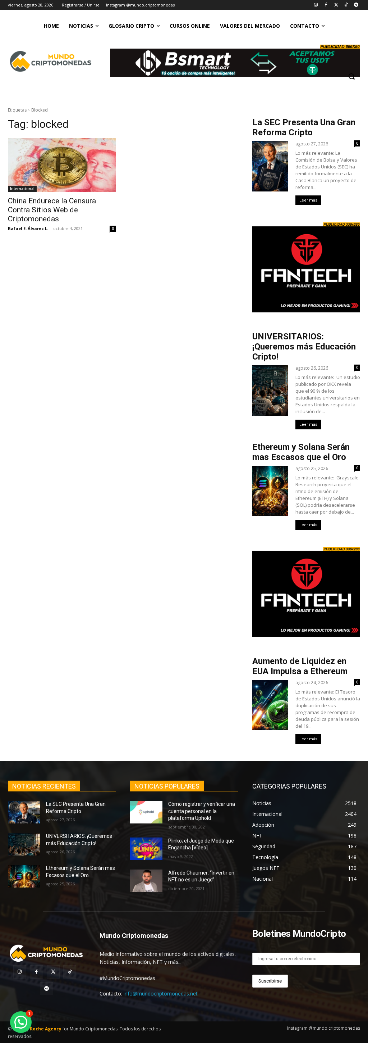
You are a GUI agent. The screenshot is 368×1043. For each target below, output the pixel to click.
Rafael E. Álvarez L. (28, 228)
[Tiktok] (346, 5)
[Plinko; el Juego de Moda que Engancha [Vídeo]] (146, 848)
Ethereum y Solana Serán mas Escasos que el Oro (301, 452)
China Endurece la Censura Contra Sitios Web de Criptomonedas (52, 210)
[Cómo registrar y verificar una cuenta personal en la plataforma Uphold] (146, 812)
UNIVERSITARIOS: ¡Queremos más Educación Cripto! (304, 346)
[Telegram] (356, 5)
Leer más (308, 200)
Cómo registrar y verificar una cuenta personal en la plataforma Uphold (201, 811)
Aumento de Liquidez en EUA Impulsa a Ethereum (300, 666)
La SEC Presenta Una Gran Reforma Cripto (303, 127)
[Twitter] (336, 5)
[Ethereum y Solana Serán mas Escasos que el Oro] (24, 876)
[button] (351, 76)
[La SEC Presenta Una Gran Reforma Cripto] (24, 812)
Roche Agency (45, 1029)
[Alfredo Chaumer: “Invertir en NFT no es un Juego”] (146, 881)
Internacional (22, 188)
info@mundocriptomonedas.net (161, 993)
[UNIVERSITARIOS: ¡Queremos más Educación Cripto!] (24, 844)
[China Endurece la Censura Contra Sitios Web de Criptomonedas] (62, 165)
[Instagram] (316, 5)
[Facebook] (326, 5)
